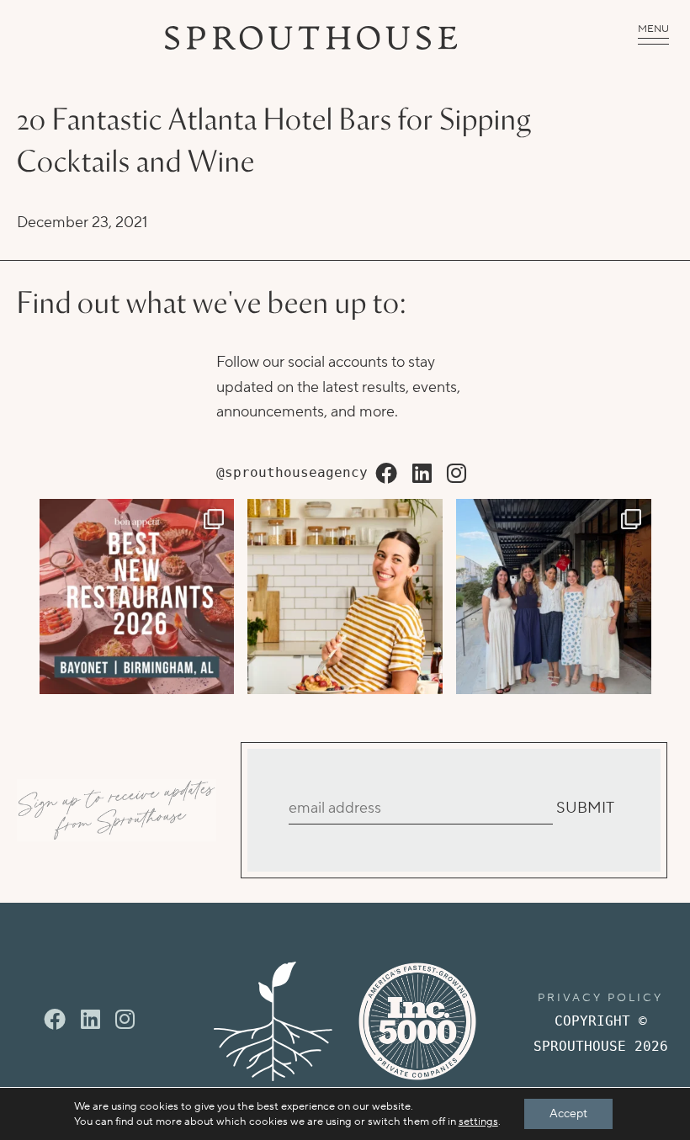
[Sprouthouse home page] (273, 1021)
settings (478, 1121)
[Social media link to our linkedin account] (422, 474)
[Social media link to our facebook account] (386, 474)
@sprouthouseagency (292, 472)
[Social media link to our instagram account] (456, 474)
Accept (568, 1113)
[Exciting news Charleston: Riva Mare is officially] (553, 596)
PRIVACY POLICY (600, 998)
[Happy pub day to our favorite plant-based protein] (345, 596)
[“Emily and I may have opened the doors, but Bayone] (137, 596)
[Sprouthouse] (311, 38)
